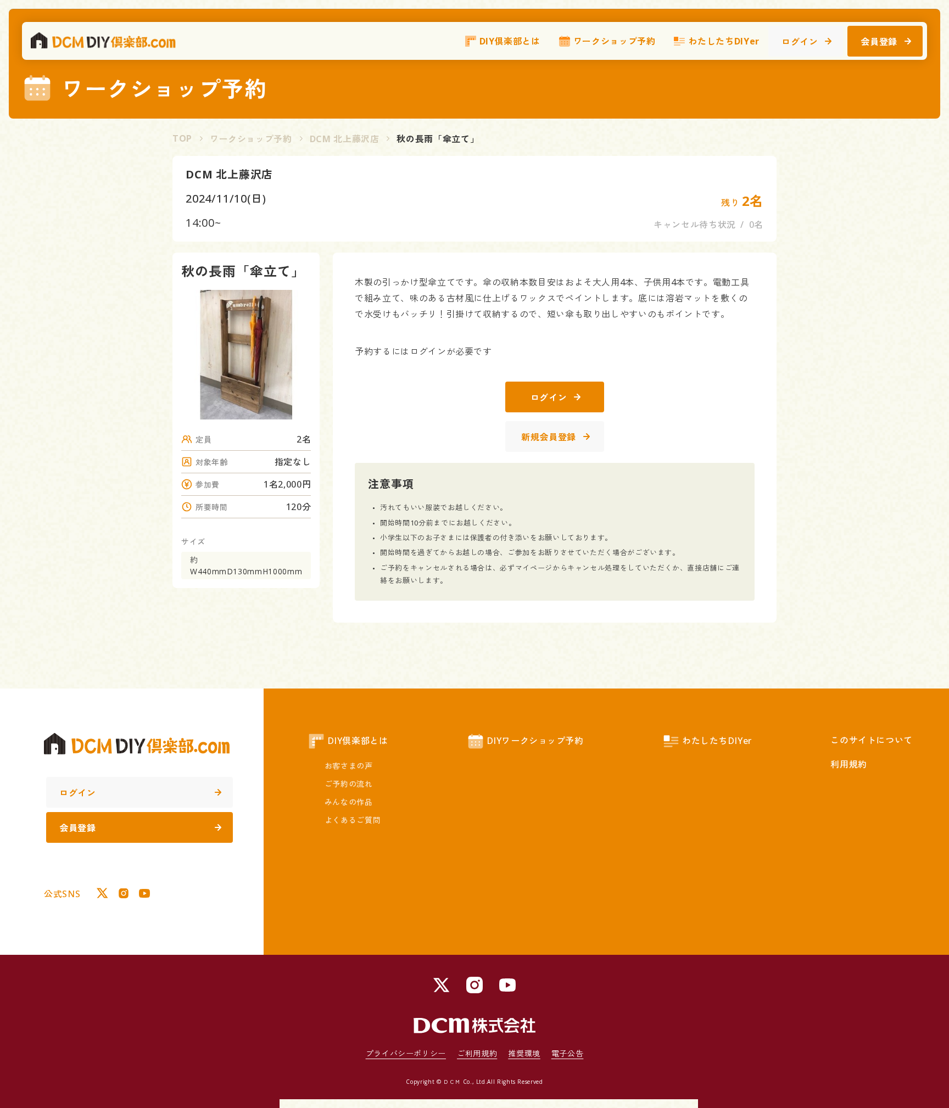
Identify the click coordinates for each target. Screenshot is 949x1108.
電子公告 (567, 1053)
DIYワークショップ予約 (535, 741)
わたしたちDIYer (723, 41)
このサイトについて (871, 740)
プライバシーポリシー (406, 1053)
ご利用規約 (477, 1053)
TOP (182, 138)
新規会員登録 (548, 437)
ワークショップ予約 (614, 41)
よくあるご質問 (353, 820)
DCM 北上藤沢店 (344, 139)
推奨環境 (524, 1053)
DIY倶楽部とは (509, 41)
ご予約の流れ (349, 784)
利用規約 (848, 764)
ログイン (799, 42)
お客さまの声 (349, 765)
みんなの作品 (349, 802)
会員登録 (879, 42)
